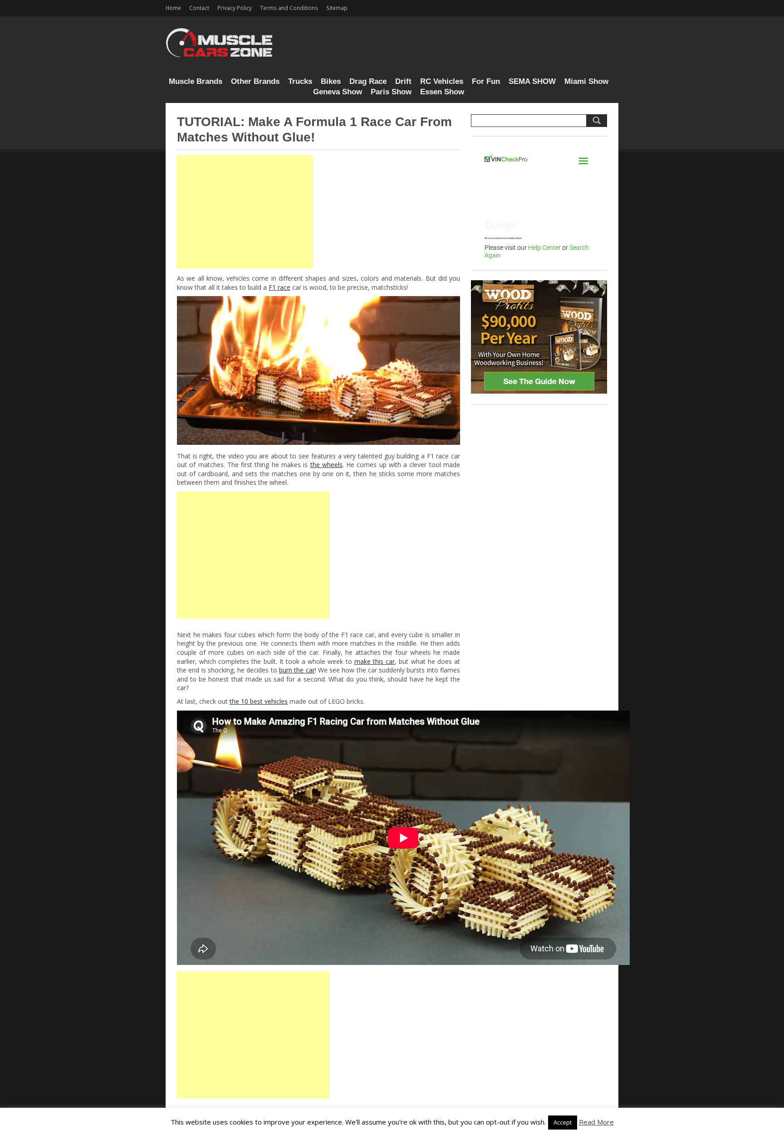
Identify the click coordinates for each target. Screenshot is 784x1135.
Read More (596, 1121)
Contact (199, 7)
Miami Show (586, 81)
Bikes (331, 81)
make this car (374, 661)
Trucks (300, 81)
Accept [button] (563, 1122)
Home (173, 7)
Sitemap (337, 7)
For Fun (486, 81)
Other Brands (255, 81)
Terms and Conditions (289, 7)
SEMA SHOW (532, 81)
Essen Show (442, 92)
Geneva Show (337, 92)
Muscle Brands (195, 81)
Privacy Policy (234, 7)
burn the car (297, 670)
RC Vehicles (441, 81)
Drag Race (368, 81)
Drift (403, 81)
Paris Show (391, 92)
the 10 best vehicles (259, 701)
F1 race (279, 287)
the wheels (326, 464)
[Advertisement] (245, 211)
